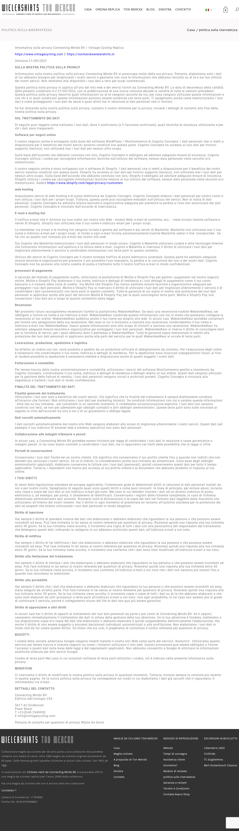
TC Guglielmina (213, 759)
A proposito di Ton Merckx (130, 759)
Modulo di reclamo (175, 771)
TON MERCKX (133, 9)
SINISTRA (165, 9)
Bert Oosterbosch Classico (220, 765)
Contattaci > (9, 790)
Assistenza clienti (174, 759)
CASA (88, 9)
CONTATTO (183, 9)
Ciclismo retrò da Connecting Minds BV (51, 772)
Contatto (119, 777)
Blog (116, 765)
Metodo (168, 748)
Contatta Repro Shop (176, 794)
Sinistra (118, 771)
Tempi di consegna (175, 753)
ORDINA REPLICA (108, 9)
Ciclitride (209, 753)
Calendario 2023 (214, 748)
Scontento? (170, 765)
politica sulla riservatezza (218, 30)
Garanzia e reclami (175, 782)
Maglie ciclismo (123, 753)
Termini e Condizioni (176, 788)
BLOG (150, 9)
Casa (191, 30)
